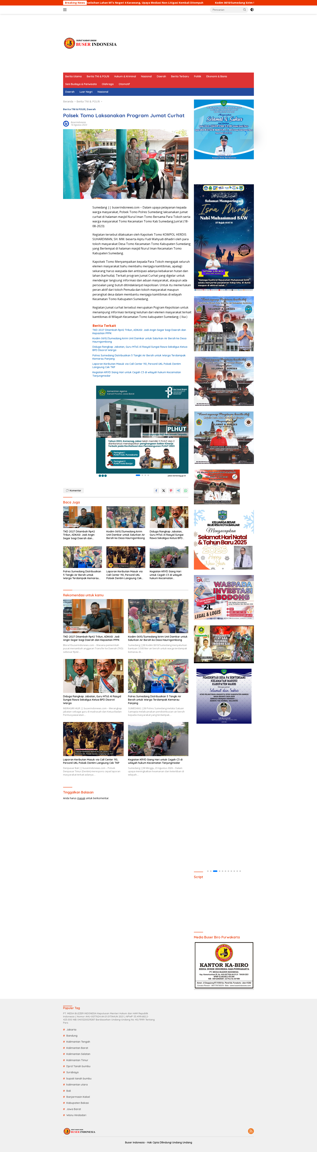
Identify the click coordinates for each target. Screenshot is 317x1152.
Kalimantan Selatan (78, 1054)
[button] (244, 9)
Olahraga (108, 84)
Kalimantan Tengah (78, 1041)
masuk (81, 798)
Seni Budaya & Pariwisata (81, 84)
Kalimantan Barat (77, 1048)
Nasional (146, 76)
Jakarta (71, 1029)
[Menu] (65, 10)
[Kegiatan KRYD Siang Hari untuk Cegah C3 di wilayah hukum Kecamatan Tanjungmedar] (169, 557)
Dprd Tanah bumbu (78, 1066)
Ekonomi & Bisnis (216, 76)
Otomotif (124, 84)
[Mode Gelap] (252, 10)
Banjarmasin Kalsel (78, 1097)
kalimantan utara (77, 1084)
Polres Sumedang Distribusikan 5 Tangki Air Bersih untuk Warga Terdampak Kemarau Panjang (139, 357)
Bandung (71, 1035)
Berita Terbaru (180, 76)
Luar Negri (86, 91)
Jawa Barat (73, 1109)
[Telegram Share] (178, 490)
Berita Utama (73, 76)
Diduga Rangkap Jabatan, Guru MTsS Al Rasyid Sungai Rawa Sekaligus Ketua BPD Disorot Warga (139, 348)
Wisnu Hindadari (76, 1115)
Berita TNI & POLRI (98, 76)
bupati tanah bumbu (79, 1078)
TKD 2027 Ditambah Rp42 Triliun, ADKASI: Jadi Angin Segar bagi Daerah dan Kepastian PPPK (139, 331)
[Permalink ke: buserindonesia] (66, 123)
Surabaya (72, 1072)
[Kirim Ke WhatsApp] (185, 490)
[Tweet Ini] (163, 490)
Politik (197, 76)
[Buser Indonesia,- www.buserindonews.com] (90, 43)
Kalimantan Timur (77, 1060)
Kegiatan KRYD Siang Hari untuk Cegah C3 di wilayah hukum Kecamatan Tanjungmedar (136, 374)
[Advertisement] (187, 43)
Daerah (161, 76)
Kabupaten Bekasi (77, 1103)
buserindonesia (78, 122)
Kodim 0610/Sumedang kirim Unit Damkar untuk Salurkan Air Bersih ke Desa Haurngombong (196, 2)
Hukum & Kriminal (125, 76)
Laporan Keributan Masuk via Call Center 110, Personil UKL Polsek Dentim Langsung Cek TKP (136, 365)
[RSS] (251, 1131)
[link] (142, 432)
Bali (68, 1090)
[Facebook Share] (156, 490)
